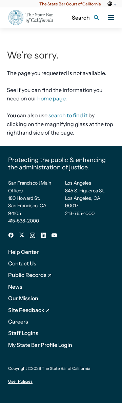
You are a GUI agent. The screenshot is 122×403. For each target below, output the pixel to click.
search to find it (67, 115)
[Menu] (111, 18)
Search (81, 17)
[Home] (30, 17)
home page (51, 98)
